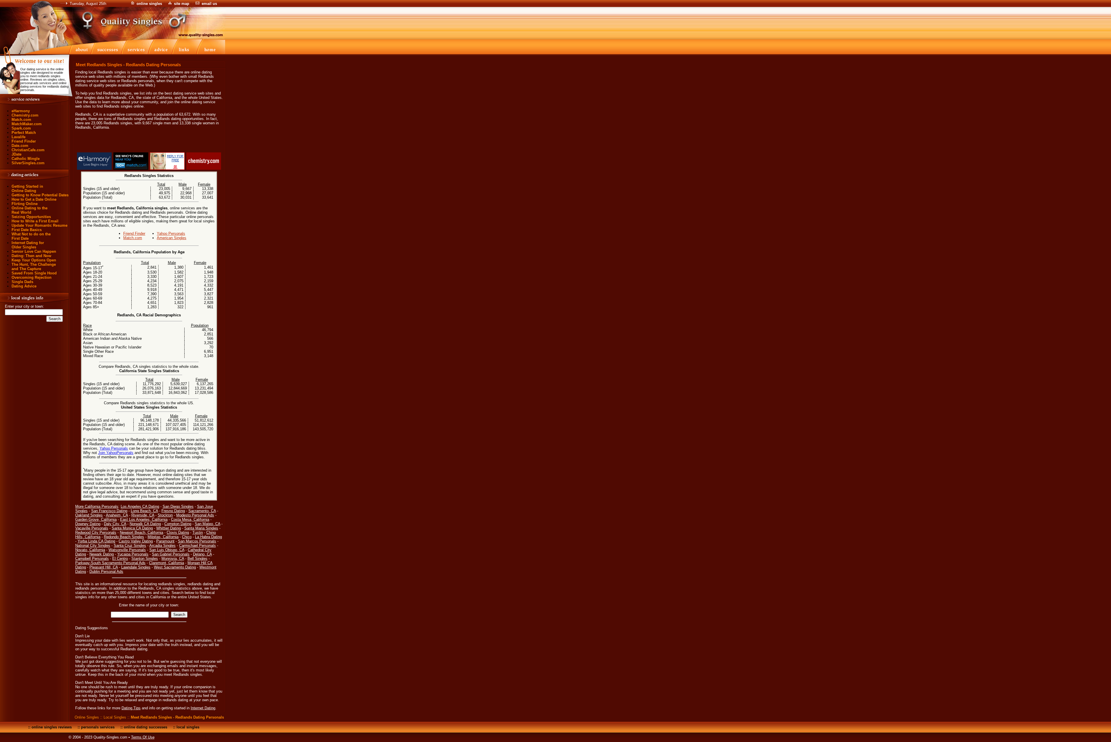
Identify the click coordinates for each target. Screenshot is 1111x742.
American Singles (171, 238)
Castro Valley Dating (136, 541)
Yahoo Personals (171, 233)
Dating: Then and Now (31, 256)
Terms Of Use (142, 737)
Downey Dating (87, 524)
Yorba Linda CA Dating (96, 541)
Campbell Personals (92, 558)
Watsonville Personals (127, 550)
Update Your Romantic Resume (39, 225)
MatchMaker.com (27, 124)
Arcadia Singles (162, 545)
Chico (187, 537)
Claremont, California (166, 563)
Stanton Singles (144, 558)
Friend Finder (24, 141)
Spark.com (21, 128)
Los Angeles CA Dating (140, 506)
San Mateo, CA (207, 524)
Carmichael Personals (197, 545)
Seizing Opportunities (31, 217)
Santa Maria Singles (201, 528)
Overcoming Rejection (31, 277)
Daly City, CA (115, 524)
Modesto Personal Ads (195, 515)
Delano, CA (202, 554)
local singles (187, 727)
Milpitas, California (163, 537)
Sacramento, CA (202, 511)
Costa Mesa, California (190, 519)
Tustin (197, 532)
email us (209, 3)
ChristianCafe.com (28, 150)
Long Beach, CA (144, 511)
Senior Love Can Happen (34, 251)
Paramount (165, 541)
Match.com (21, 119)
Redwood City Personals (95, 532)
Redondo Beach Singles (124, 537)
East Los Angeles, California (144, 519)
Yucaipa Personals (132, 554)
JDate (16, 154)
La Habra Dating (208, 537)
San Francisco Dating (109, 511)
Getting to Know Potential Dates (40, 195)
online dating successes (145, 727)
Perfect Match (24, 132)
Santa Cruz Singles (130, 545)
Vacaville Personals (91, 528)
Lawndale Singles (135, 567)
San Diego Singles (178, 506)
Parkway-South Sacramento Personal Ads (110, 563)
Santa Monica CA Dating (132, 528)
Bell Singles (197, 558)
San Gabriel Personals (171, 554)
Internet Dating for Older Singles (28, 245)
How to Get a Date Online (34, 199)
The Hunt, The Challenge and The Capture (34, 266)
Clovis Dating (178, 532)
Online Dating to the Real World (29, 210)
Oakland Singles (89, 515)
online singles (149, 3)
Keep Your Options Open (34, 260)
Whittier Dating (168, 528)
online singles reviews (52, 727)
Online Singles (87, 717)
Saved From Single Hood (34, 273)
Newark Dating (101, 554)
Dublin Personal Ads (106, 571)
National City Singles (92, 545)
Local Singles (115, 717)
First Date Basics (27, 230)
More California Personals (96, 506)
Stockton (165, 515)
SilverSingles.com (28, 163)
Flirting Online (25, 204)
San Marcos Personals (197, 541)
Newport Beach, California (141, 532)
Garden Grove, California (96, 519)
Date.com (20, 145)
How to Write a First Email (35, 221)
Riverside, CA (142, 515)
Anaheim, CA (117, 515)
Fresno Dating (173, 511)
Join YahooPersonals (115, 453)
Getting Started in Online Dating (27, 188)
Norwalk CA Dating (145, 524)
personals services (98, 727)
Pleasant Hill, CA (103, 567)
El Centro (120, 558)
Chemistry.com (25, 115)
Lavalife (18, 137)
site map (181, 3)
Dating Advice (24, 286)
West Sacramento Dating (175, 567)
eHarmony (21, 111)
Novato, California (90, 550)
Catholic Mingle (26, 158)
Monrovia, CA (172, 558)
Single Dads (22, 282)
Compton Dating (177, 524)
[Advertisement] (149, 142)
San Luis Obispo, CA (166, 550)
